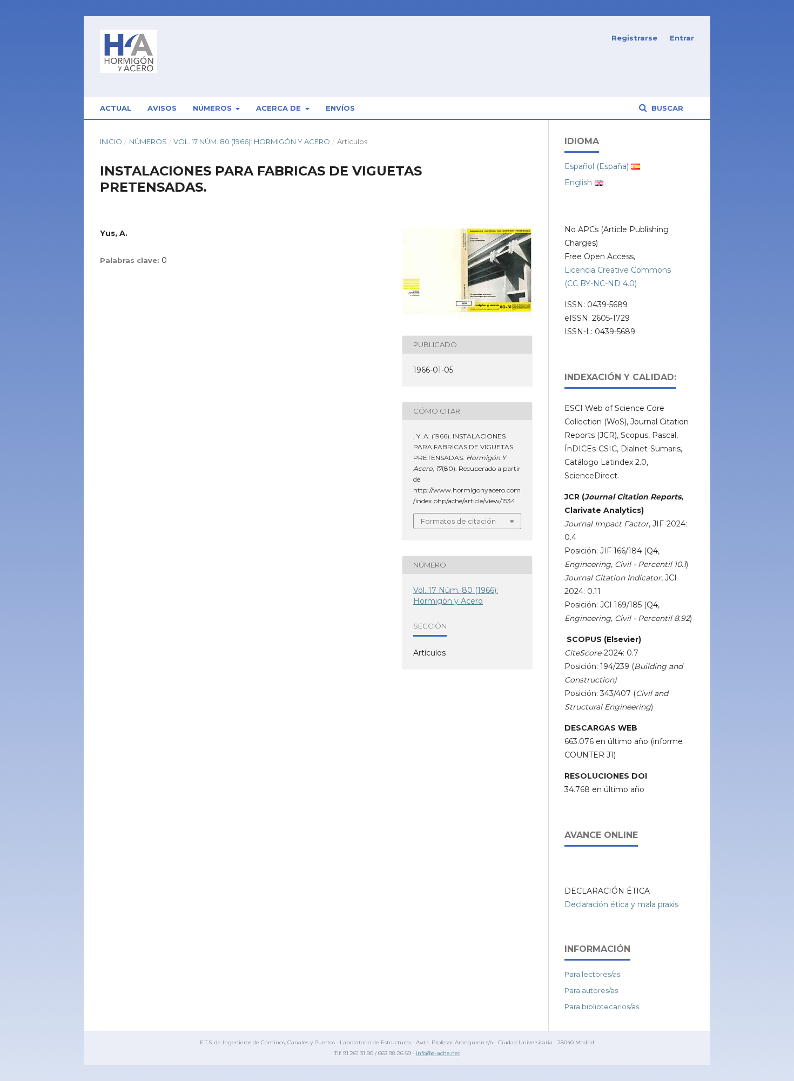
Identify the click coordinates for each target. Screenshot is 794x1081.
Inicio (111, 141)
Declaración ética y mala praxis (621, 904)
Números (213, 108)
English (578, 182)
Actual (115, 108)
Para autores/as (591, 990)
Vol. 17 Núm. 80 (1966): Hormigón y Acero (251, 141)
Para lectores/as (592, 974)
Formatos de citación (458, 521)
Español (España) (596, 166)
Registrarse (634, 37)
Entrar (682, 37)
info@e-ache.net (438, 1053)
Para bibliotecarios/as (601, 1006)
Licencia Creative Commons (617, 270)
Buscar (666, 108)
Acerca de (279, 108)
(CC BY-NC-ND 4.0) (600, 283)
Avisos (162, 108)
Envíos (340, 108)
